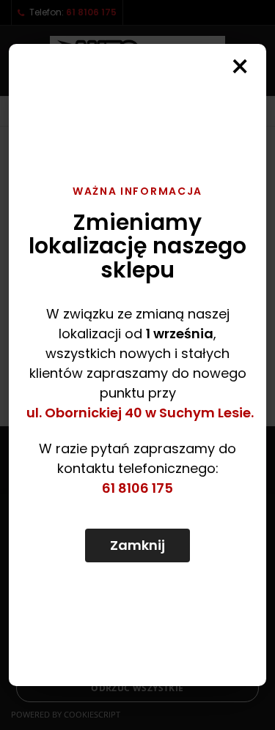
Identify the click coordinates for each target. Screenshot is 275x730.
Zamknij (137, 545)
